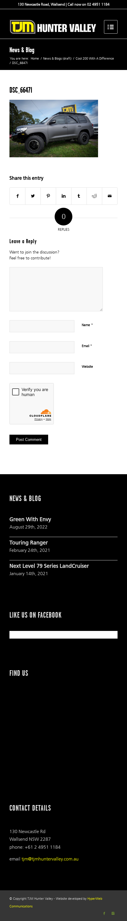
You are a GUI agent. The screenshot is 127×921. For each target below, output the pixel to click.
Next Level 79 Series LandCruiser (49, 566)
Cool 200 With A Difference (95, 58)
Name (87, 325)
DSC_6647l (20, 90)
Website (87, 367)
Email (87, 345)
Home (35, 58)
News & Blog (21, 50)
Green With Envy (30, 520)
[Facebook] (104, 913)
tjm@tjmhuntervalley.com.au (50, 859)
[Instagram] (113, 913)
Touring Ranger (28, 543)
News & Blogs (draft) (57, 58)
